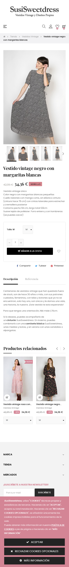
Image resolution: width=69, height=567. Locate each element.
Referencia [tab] (31, 279)
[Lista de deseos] (58, 251)
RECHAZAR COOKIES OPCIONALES (36, 551)
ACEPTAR (36, 542)
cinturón (11, 320)
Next (63, 153)
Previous (6, 153)
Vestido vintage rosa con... (17, 404)
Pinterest (59, 266)
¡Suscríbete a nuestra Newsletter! (26, 485)
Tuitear (42, 266)
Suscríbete (44, 493)
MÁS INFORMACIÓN (36, 560)
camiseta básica (34, 324)
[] (7, 397)
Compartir (25, 266)
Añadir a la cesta (31, 251)
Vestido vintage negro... (48, 404)
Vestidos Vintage (11, 408)
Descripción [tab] (10, 279)
